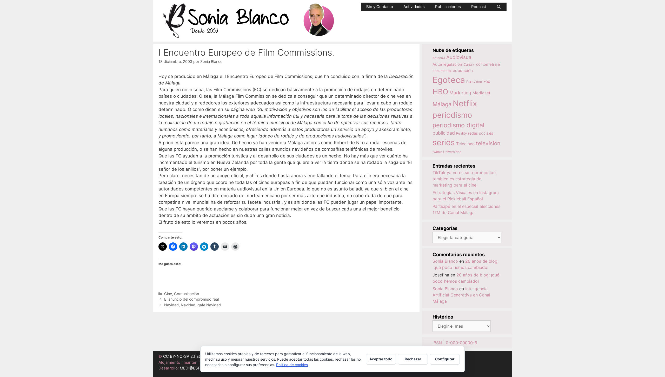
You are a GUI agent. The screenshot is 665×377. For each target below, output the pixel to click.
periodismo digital (458, 125)
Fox (486, 81)
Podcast (478, 6)
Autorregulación (447, 64)
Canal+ (469, 64)
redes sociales (480, 133)
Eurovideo (474, 82)
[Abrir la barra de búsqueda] (499, 7)
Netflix (465, 103)
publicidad (444, 133)
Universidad (452, 152)
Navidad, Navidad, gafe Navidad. (193, 305)
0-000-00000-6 (461, 342)
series (444, 142)
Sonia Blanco (445, 261)
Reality (461, 133)
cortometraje (488, 64)
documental (442, 71)
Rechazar (413, 359)
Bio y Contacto (379, 6)
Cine (168, 294)
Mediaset (481, 92)
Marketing (460, 92)
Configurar (445, 359)
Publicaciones (448, 6)
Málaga (442, 104)
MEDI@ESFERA (194, 368)
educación (463, 70)
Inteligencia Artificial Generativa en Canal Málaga (461, 295)
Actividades (414, 6)
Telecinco (465, 143)
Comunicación (186, 294)
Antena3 (439, 58)
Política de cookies (292, 364)
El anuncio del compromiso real (191, 299)
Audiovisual (459, 57)
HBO (440, 91)
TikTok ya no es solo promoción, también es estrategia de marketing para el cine (465, 179)
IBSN (437, 342)
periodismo (452, 115)
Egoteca (449, 80)
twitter (437, 152)
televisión (488, 143)
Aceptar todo (381, 359)
